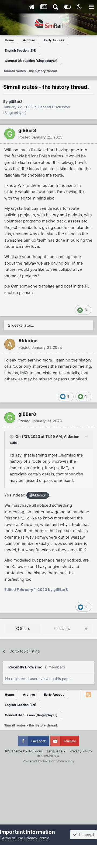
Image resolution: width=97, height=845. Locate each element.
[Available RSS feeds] (88, 694)
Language (55, 751)
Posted (40, 137)
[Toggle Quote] (12, 436)
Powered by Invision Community (49, 761)
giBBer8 (16, 101)
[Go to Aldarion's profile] (9, 344)
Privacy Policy (81, 751)
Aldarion (27, 340)
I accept (85, 834)
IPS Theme (13, 751)
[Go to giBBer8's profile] (9, 134)
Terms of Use (11, 838)
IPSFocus (35, 751)
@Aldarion (37, 495)
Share (24, 628)
